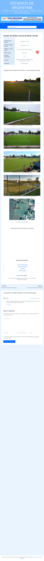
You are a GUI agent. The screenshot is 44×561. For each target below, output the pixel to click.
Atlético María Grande (23, 264)
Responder (9, 304)
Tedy (7, 298)
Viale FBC (22, 268)
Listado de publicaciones (13, 24)
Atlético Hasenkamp (22, 266)
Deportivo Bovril (22, 270)
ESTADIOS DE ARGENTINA (22, 5)
